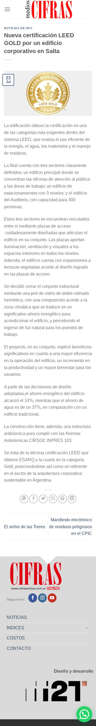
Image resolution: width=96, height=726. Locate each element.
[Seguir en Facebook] (32, 597)
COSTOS (16, 638)
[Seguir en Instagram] (42, 597)
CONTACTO (19, 648)
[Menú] (7, 9)
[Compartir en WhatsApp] (23, 498)
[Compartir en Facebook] (33, 498)
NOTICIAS (17, 617)
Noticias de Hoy (18, 28)
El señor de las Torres (24, 526)
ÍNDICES (15, 628)
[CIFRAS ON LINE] (49, 9)
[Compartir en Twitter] (43, 498)
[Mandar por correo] (53, 498)
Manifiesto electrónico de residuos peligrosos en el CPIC (70, 526)
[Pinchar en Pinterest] (62, 498)
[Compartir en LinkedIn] (72, 498)
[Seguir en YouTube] (52, 597)
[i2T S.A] (59, 692)
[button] (84, 714)
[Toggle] (87, 627)
